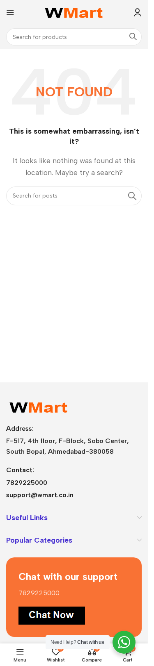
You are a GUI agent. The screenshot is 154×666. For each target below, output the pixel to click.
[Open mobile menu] (10, 12)
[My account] (137, 12)
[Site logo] (74, 12)
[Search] (133, 36)
